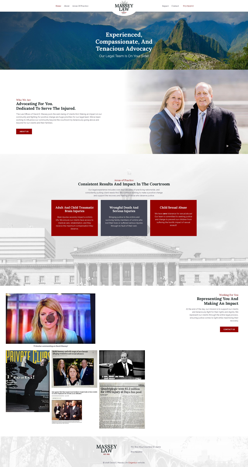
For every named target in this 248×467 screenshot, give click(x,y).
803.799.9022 (136, 452)
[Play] (50, 318)
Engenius (133, 462)
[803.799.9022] (129, 452)
